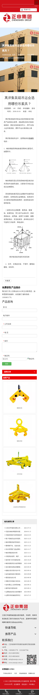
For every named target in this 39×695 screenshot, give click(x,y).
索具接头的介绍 (11, 577)
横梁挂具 (19, 408)
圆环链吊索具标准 (11, 588)
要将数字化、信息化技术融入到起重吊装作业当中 (22, 546)
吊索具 (7, 281)
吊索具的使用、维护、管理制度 (16, 556)
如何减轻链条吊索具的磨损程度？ (17, 574)
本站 (30, 111)
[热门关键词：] (35, 5)
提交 (6, 364)
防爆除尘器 (31, 673)
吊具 (15, 673)
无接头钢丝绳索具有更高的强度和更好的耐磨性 (21, 531)
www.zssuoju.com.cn (16, 662)
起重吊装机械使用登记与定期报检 (17, 595)
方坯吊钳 (19, 474)
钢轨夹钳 (19, 441)
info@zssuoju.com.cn (16, 659)
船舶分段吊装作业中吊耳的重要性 (17, 570)
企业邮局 (17, 684)
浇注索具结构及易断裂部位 (14, 567)
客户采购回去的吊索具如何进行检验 (17, 538)
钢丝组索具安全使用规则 (14, 563)
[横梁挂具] (19, 394)
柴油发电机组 (23, 673)
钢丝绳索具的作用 (11, 553)
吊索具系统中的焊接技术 (14, 535)
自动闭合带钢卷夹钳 (19, 507)
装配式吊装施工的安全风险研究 (16, 581)
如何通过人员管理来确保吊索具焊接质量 (19, 585)
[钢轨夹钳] (19, 427)
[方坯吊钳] (19, 460)
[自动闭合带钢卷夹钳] (19, 493)
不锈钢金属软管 (7, 673)
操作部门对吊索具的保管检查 (15, 560)
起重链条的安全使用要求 (14, 592)
